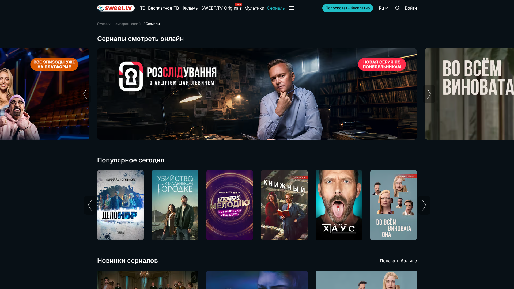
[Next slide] (429, 94)
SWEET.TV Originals (221, 8)
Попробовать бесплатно (348, 8)
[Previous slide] (85, 94)
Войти (411, 8)
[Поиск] (397, 8)
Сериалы (276, 8)
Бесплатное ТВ (163, 8)
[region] (257, 94)
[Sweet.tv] (116, 8)
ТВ (142, 8)
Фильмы (190, 8)
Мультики (254, 8)
